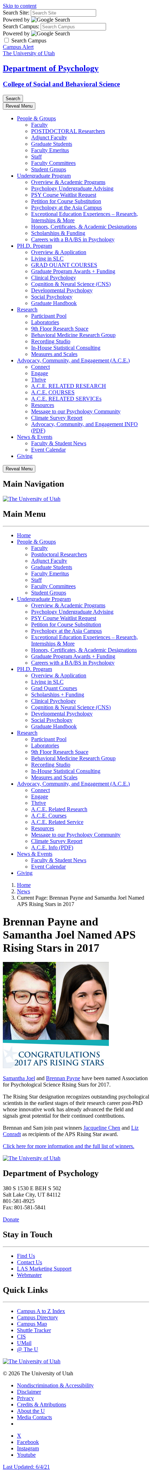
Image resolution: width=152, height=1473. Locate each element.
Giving (25, 456)
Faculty (39, 125)
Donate (11, 1219)
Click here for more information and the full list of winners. (68, 1146)
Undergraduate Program (44, 176)
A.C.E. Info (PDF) (52, 847)
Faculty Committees (53, 163)
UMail (24, 1343)
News (23, 891)
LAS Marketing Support (44, 1269)
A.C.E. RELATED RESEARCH (68, 386)
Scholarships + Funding (57, 695)
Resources (42, 405)
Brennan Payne (63, 1078)
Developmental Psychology (62, 290)
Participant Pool (48, 316)
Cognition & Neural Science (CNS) (71, 284)
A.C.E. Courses (48, 816)
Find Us (26, 1256)
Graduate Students (51, 144)
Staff (36, 157)
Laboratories (45, 322)
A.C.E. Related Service (57, 822)
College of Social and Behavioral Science (61, 84)
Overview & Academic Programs (68, 182)
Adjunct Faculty (49, 137)
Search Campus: (21, 26)
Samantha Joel (19, 1078)
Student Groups (48, 169)
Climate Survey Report (56, 418)
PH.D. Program (34, 246)
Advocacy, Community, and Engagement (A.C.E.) (73, 360)
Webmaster (29, 1275)
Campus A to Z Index (41, 1311)
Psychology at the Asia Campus (66, 208)
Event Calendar (48, 450)
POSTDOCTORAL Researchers (68, 131)
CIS (21, 1337)
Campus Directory (37, 1317)
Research (27, 309)
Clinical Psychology (53, 278)
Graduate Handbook (54, 303)
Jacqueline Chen (101, 1128)
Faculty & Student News (58, 443)
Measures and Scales (54, 354)
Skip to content (19, 6)
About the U (31, 1411)
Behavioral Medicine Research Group (73, 335)
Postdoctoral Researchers (59, 554)
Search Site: (16, 13)
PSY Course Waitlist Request (63, 195)
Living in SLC (47, 259)
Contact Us (29, 1262)
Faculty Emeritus (50, 150)
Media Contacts (34, 1417)
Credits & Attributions (41, 1405)
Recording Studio (50, 341)
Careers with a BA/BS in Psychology (73, 239)
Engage (39, 373)
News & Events (34, 437)
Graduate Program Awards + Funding (73, 271)
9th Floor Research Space (59, 329)
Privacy (25, 1398)
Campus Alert (18, 47)
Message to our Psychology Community (76, 411)
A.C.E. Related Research (59, 809)
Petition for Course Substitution (66, 201)
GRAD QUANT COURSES (64, 265)
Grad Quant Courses (54, 688)
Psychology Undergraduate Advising (72, 188)
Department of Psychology (51, 68)
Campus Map (32, 1324)
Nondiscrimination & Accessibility (55, 1385)
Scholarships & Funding (58, 233)
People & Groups (36, 118)
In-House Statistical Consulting (65, 348)
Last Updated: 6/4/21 (26, 1467)
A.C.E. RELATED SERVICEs (66, 399)
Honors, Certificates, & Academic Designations (84, 227)
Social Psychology (51, 297)
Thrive (38, 380)
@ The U (27, 1349)
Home (24, 535)
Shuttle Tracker (34, 1330)
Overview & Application (58, 252)
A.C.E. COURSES (53, 392)
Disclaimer (29, 1392)
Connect (40, 367)
